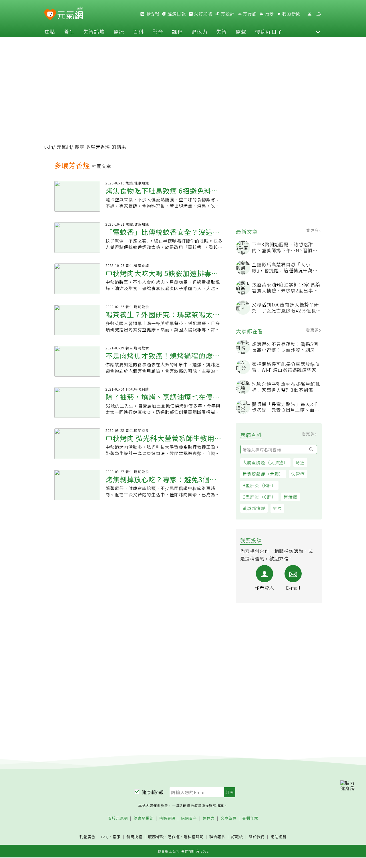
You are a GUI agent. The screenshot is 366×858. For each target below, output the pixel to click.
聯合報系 (217, 837)
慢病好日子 (268, 31)
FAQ (105, 836)
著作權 (174, 836)
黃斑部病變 (253, 508)
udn (48, 146)
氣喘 (277, 508)
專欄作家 (250, 818)
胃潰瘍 (290, 497)
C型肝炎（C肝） (259, 497)
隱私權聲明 (194, 836)
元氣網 (64, 146)
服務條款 (156, 836)
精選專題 (167, 818)
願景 (269, 13)
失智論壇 (94, 31)
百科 (138, 31)
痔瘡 (300, 462)
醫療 (119, 31)
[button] (318, 31)
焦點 (49, 31)
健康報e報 (153, 792)
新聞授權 (134, 837)
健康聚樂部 (144, 818)
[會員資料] (309, 13)
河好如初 (202, 13)
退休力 (199, 31)
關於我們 (257, 837)
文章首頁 (228, 818)
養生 (69, 31)
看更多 (313, 230)
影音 (157, 31)
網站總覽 (278, 837)
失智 (221, 31)
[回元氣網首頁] (70, 13)
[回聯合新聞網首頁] (50, 14)
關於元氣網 (118, 818)
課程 (177, 31)
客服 (117, 836)
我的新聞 (291, 13)
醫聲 (241, 31)
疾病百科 (189, 818)
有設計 (227, 13)
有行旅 (249, 13)
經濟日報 (176, 13)
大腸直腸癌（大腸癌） (265, 462)
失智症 (298, 474)
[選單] (318, 13)
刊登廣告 (87, 837)
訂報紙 (237, 837)
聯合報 (151, 13)
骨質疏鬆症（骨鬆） (263, 474)
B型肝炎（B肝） (259, 485)
